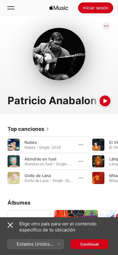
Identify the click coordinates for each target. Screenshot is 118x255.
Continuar (89, 244)
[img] (58, 8)
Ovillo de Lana (38, 175)
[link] (28, 129)
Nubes (31, 142)
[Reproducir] (105, 100)
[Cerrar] (10, 225)
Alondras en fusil (40, 159)
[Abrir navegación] (11, 8)
